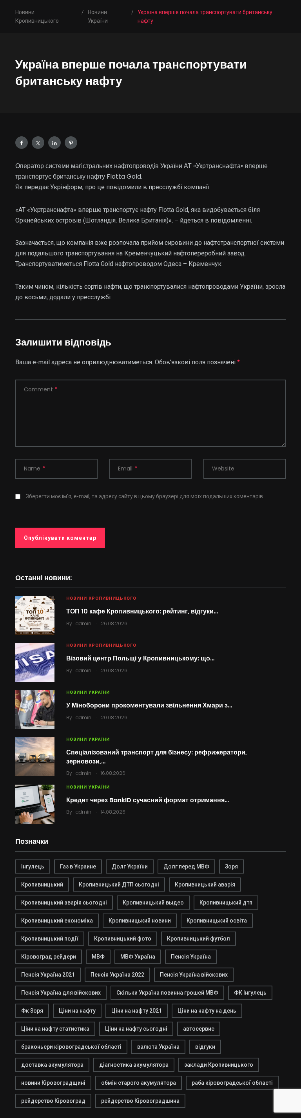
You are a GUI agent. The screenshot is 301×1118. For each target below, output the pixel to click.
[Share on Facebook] (21, 142)
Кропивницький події (49, 938)
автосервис (198, 1029)
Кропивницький (42, 884)
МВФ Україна (137, 956)
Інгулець (32, 866)
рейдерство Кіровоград (53, 1101)
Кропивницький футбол (198, 938)
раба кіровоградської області (232, 1083)
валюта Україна (158, 1047)
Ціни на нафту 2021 (136, 1011)
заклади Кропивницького (218, 1065)
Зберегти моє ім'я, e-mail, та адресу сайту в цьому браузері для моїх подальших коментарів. (145, 496)
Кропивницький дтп (225, 902)
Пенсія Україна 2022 (117, 974)
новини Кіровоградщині (53, 1083)
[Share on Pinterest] (71, 142)
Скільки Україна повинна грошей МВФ (167, 993)
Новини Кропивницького (101, 598)
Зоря (231, 866)
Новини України (88, 692)
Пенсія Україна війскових (194, 974)
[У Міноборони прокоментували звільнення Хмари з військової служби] (34, 709)
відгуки (205, 1047)
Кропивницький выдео (153, 902)
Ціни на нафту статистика (55, 1029)
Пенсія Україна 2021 (48, 974)
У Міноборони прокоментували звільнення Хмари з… (149, 705)
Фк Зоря (32, 1011)
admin (83, 623)
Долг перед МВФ (186, 866)
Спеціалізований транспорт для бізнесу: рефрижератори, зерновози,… (156, 756)
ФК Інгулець (250, 993)
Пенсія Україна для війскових (61, 993)
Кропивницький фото (122, 938)
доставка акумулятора (52, 1065)
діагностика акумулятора (134, 1065)
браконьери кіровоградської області (71, 1047)
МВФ (98, 956)
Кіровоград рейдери (48, 956)
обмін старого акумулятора (138, 1083)
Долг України (130, 866)
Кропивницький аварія (205, 884)
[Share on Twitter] (38, 142)
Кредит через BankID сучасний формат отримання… (147, 800)
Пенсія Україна (191, 956)
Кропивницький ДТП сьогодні (119, 884)
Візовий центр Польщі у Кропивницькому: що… (140, 658)
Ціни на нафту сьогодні (136, 1029)
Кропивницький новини (140, 920)
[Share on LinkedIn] (54, 142)
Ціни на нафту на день (207, 1011)
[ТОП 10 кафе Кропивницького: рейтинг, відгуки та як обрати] (34, 615)
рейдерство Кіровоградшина (140, 1101)
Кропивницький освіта (217, 920)
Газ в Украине (78, 866)
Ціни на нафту (77, 1011)
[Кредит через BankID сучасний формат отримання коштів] (34, 804)
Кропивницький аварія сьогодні (64, 902)
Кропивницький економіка (57, 920)
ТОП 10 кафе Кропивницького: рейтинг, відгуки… (142, 611)
